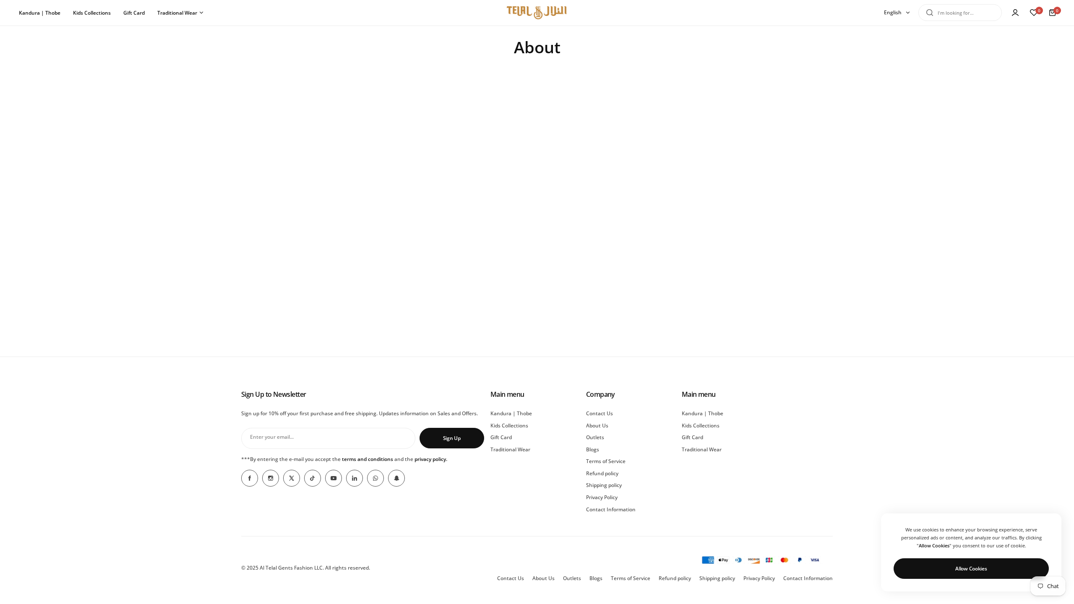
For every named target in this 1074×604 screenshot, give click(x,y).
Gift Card (501, 437)
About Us (597, 425)
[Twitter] (291, 478)
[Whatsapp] (375, 478)
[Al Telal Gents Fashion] (537, 12)
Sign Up (452, 438)
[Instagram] (270, 478)
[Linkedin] (354, 478)
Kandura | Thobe (511, 413)
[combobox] (960, 12)
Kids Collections (509, 425)
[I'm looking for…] (929, 12)
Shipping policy (604, 485)
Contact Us (599, 413)
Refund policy (602, 473)
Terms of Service (606, 461)
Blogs (592, 449)
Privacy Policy (602, 497)
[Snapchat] (396, 478)
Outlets (595, 437)
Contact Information (611, 509)
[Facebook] (249, 478)
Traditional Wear (510, 449)
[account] (1015, 12)
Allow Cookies (971, 568)
